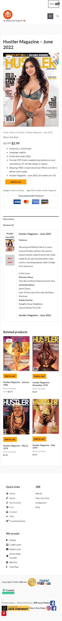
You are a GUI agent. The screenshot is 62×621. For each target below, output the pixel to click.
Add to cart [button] (10, 376)
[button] (57, 16)
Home (5, 132)
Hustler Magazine (49, 190)
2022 (33, 190)
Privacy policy (8, 602)
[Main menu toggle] (50, 16)
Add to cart (16, 182)
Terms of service (24, 602)
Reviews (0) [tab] (8, 225)
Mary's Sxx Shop (17, 132)
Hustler (38, 190)
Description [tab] (8, 219)
